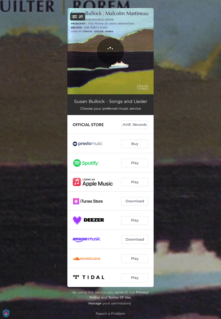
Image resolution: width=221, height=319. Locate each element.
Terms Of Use (119, 297)
